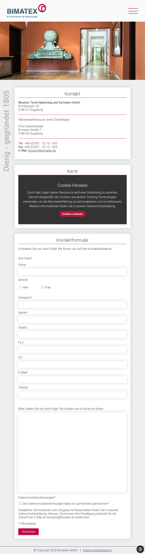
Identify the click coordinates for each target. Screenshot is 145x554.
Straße (22, 327)
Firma (22, 265)
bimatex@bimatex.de (42, 150)
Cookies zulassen (72, 213)
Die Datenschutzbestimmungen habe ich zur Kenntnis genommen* (65, 503)
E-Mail (23, 372)
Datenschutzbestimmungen (36, 497)
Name (23, 312)
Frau (47, 287)
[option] (72, 51)
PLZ (21, 342)
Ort (20, 357)
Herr (25, 287)
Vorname (25, 297)
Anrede (23, 280)
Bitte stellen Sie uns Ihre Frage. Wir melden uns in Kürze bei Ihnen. (61, 409)
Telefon (23, 387)
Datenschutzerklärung (97, 550)
